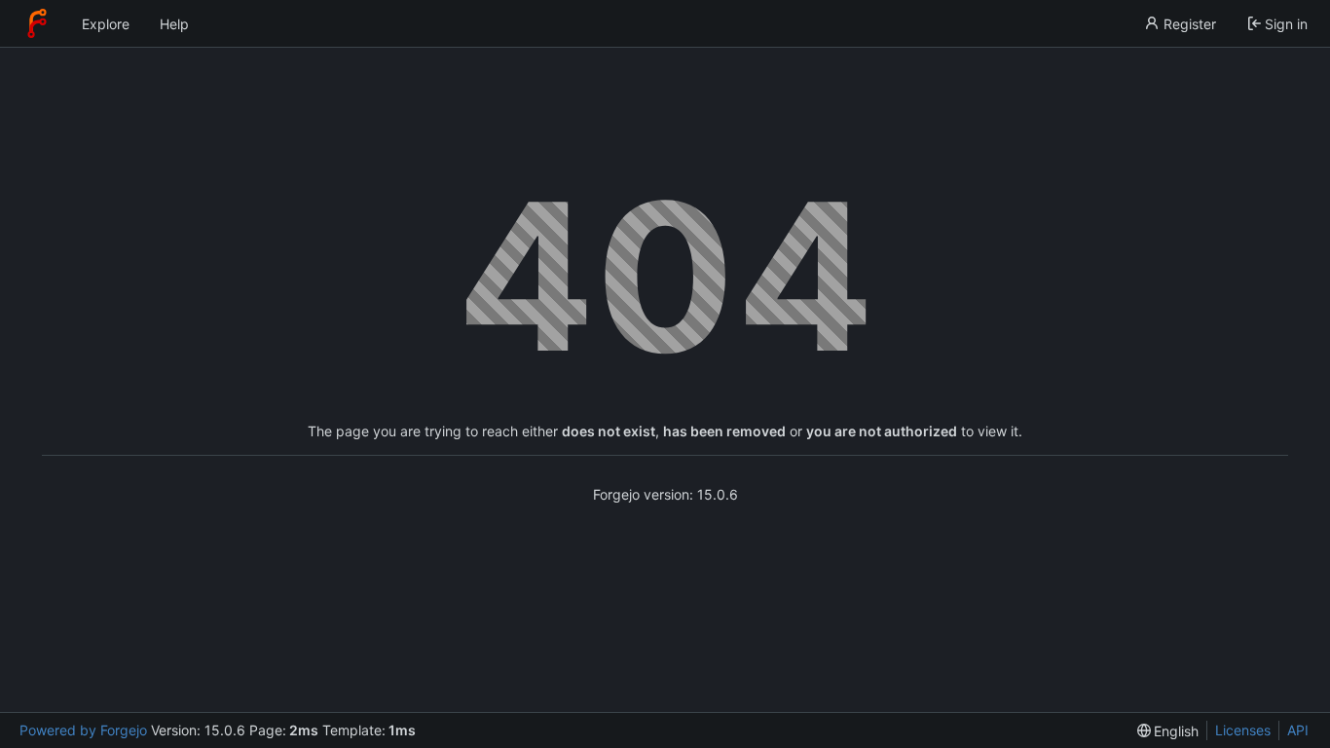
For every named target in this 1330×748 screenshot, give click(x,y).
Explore (105, 24)
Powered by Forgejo (83, 730)
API (1298, 730)
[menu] (1168, 731)
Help (174, 24)
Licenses (1243, 730)
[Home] (37, 23)
